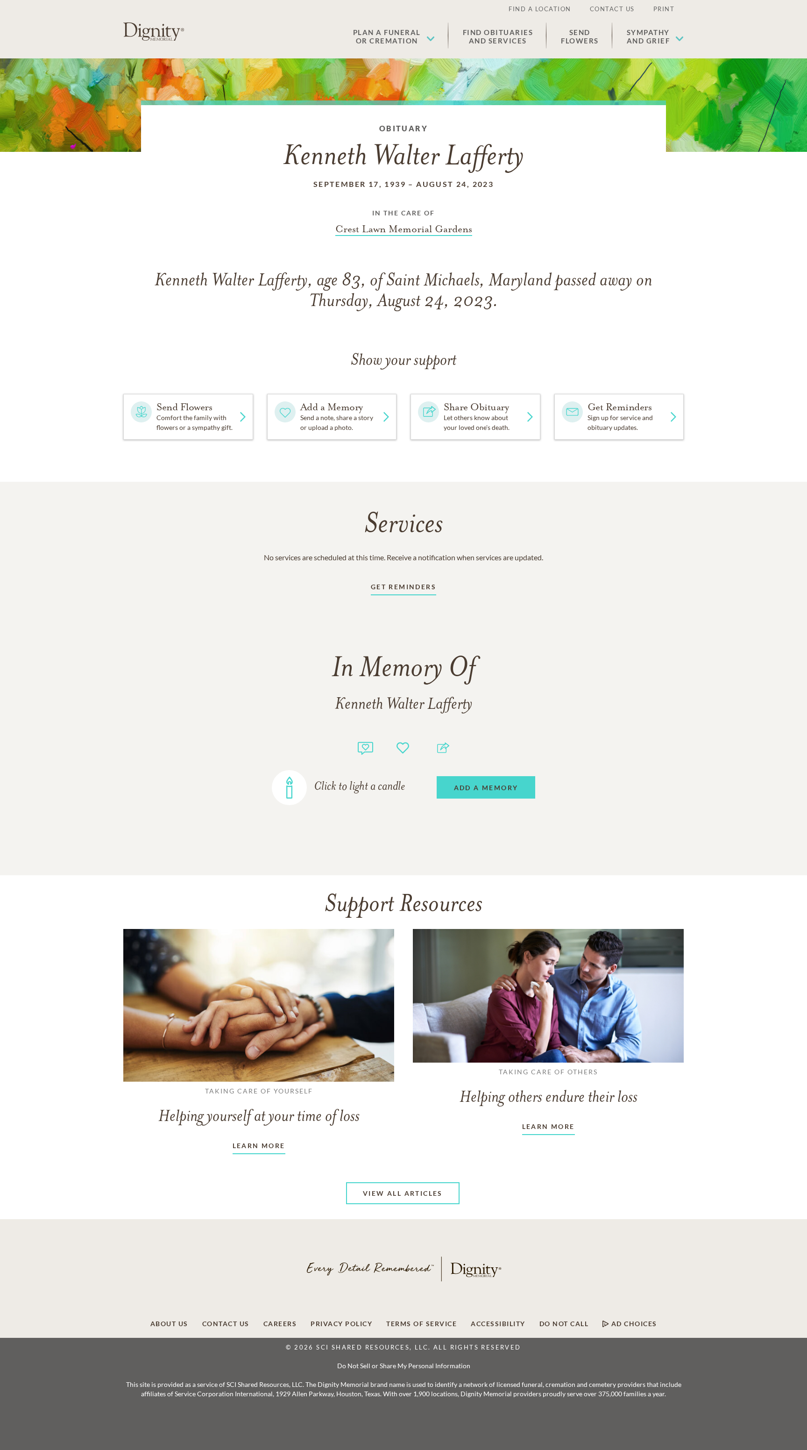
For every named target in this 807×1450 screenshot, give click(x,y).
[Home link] (153, 31)
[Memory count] (365, 747)
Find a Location (540, 9)
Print (664, 9)
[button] (394, 36)
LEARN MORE (259, 1146)
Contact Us (612, 9)
